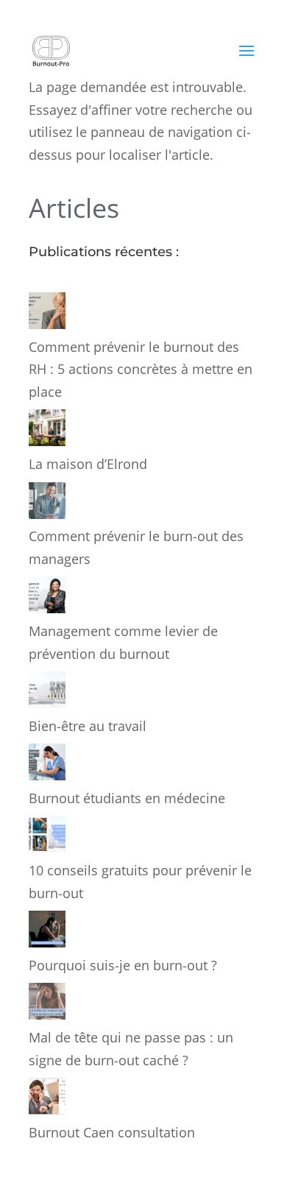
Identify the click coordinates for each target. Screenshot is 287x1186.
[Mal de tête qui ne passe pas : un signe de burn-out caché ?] (47, 1004)
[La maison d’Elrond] (47, 431)
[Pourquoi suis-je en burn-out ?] (47, 932)
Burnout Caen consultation (112, 1132)
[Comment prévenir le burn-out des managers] (47, 504)
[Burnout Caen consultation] (47, 1099)
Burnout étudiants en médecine (127, 798)
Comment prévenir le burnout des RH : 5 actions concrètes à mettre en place (140, 369)
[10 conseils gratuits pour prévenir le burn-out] (47, 837)
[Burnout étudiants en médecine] (47, 765)
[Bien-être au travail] (47, 693)
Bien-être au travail (87, 726)
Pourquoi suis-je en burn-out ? (123, 965)
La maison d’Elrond (88, 464)
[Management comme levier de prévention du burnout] (47, 598)
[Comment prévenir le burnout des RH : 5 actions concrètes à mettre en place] (47, 314)
